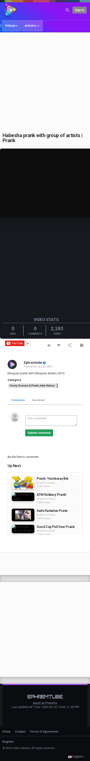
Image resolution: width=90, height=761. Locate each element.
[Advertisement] (45, 80)
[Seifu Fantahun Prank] (23, 515)
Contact (20, 731)
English (77, 756)
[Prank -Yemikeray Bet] (23, 482)
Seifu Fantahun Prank (52, 511)
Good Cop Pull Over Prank (56, 527)
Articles (31, 25)
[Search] (67, 10)
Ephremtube (33, 362)
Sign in (79, 10)
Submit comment (39, 432)
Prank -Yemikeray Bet (52, 478)
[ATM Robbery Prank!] (23, 497)
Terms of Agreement (44, 731)
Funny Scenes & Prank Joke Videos (32, 385)
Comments (18, 400)
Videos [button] (10, 25)
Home (6, 731)
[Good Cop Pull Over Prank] (23, 529)
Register (8, 741)
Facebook (38, 400)
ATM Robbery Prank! (52, 494)
